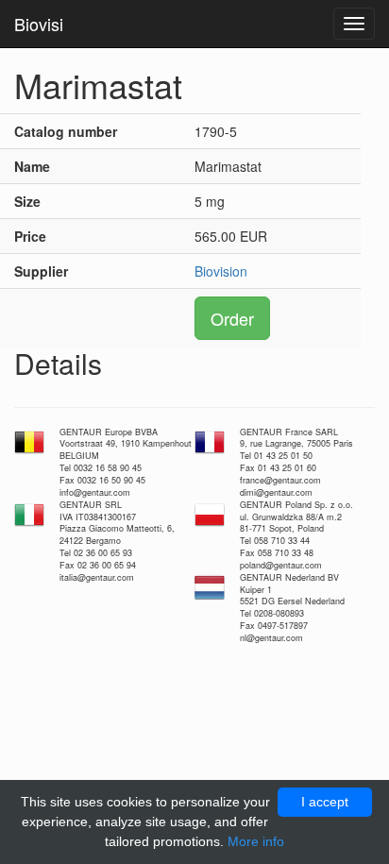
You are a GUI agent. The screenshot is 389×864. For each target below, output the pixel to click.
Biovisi (38, 23)
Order (232, 318)
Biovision (220, 271)
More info (256, 841)
